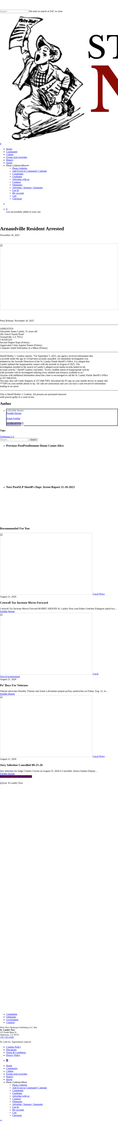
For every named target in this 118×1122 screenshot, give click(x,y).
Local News (99, 594)
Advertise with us (20, 1096)
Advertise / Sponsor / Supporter (27, 1104)
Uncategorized (13, 676)
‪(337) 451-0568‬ (7, 1037)
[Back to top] (1, 1120)
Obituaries (11, 1017)
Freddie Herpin (14, 413)
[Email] (22, 423)
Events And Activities (16, 1074)
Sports (9, 1079)
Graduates (17, 1093)
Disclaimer (11, 1049)
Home (9, 1065)
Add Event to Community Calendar (29, 1087)
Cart (14, 1112)
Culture (9, 1071)
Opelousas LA (7, 436)
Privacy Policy (13, 1055)
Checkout (17, 1115)
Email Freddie (13, 418)
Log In (15, 1107)
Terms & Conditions (16, 1052)
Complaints (11, 1014)
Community (12, 1068)
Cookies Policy (13, 1047)
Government (12, 1019)
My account (18, 1110)
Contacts (10, 1022)
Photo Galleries (19, 1085)
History (9, 1076)
